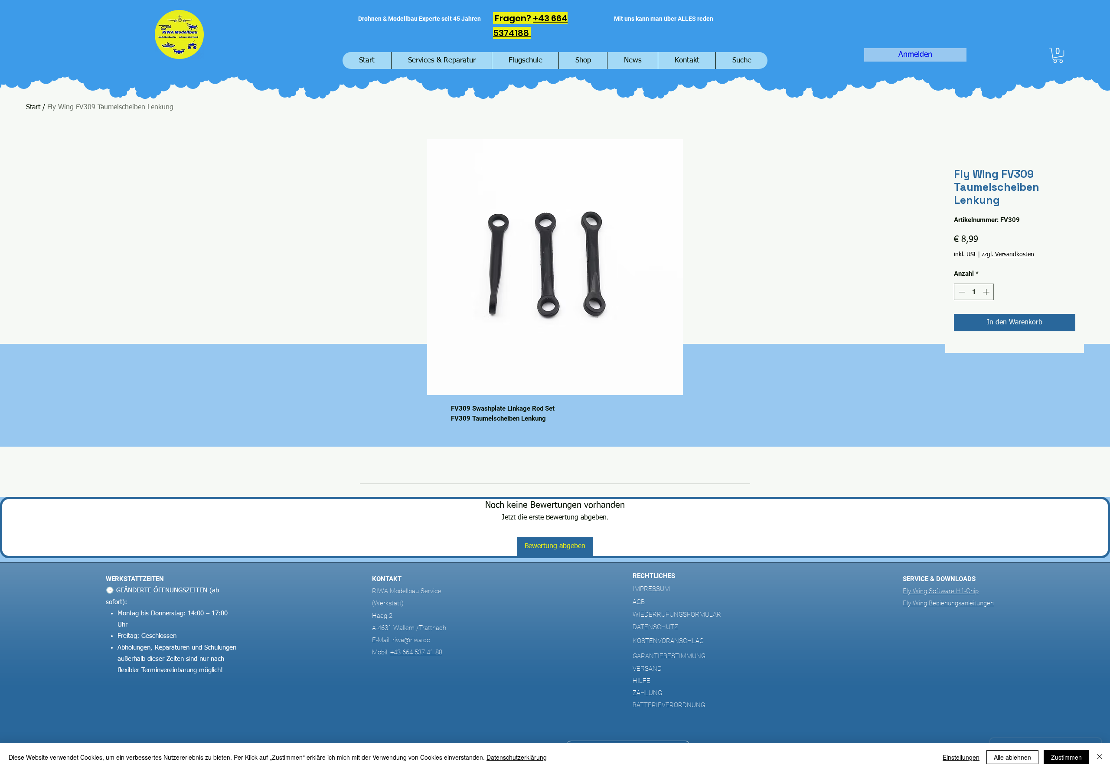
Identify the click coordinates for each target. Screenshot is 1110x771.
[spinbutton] (974, 292)
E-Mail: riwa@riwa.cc (401, 640)
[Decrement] (961, 292)
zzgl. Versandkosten (1008, 255)
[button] (1058, 55)
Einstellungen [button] (961, 757)
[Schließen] (1099, 757)
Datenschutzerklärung (516, 757)
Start (33, 107)
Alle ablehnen (1012, 757)
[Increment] (987, 292)
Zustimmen (1066, 757)
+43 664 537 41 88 (416, 652)
